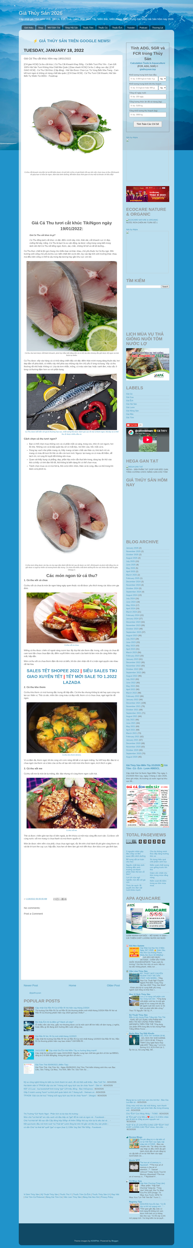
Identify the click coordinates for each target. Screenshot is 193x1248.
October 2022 (132, 669)
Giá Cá (129, 394)
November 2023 (133, 625)
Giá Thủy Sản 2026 (40, 13)
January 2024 (132, 619)
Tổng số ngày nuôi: (137, 93)
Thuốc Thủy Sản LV (101, 1194)
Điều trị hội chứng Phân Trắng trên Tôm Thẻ (147, 1017)
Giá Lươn (130, 407)
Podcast (143, 27)
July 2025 (130, 561)
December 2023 (133, 622)
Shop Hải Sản (71, 27)
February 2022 (132, 696)
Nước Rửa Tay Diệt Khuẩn (141, 1033)
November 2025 (133, 551)
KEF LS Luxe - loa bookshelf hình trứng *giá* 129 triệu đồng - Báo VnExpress (58, 1089)
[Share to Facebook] (62, 899)
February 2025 (132, 578)
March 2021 (131, 733)
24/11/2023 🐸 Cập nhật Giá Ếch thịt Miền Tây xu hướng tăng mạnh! (66, 1050)
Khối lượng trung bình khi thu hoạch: (145, 84)
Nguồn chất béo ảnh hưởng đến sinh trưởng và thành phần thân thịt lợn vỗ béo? (135, 869)
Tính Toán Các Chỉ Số (148, 124)
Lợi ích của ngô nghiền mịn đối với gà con (135, 879)
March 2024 (131, 612)
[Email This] (54, 899)
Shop (40, 27)
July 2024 (130, 598)
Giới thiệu (28, 27)
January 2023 (132, 659)
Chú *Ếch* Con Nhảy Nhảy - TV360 (142, 1114)
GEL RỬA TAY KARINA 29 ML (152, 1036)
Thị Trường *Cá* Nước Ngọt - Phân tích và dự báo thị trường (51, 1114)
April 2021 (130, 730)
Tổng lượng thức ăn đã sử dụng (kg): (145, 102)
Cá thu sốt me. (71, 830)
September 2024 (133, 592)
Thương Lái (157, 27)
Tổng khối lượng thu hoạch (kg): (143, 111)
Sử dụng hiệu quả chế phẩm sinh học (158, 860)
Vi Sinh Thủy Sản (31, 1194)
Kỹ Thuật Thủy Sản (49, 1194)
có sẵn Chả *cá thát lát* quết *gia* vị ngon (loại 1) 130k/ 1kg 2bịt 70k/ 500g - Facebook (62, 1127)
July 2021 (130, 720)
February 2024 (132, 615)
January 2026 (132, 548)
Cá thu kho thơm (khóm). (71, 755)
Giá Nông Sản (132, 411)
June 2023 (131, 642)
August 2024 (131, 595)
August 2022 (131, 676)
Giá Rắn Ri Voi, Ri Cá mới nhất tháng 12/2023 (55, 1036)
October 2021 (132, 710)
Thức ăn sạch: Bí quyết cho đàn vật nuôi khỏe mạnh (134, 887)
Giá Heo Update (136, 946)
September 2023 (133, 632)
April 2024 (130, 608)
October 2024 (132, 588)
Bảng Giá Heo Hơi (91, 1197)
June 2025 (131, 565)
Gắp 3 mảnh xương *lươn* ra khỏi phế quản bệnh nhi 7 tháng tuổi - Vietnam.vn (59, 1092)
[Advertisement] (72, 198)
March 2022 (131, 693)
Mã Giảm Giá (54, 27)
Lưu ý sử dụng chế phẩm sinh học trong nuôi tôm (152, 998)
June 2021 (131, 723)
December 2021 (133, 703)
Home (72, 985)
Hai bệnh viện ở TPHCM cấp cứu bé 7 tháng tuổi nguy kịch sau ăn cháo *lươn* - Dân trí (63, 1085)
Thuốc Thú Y (65, 1194)
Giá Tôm (130, 417)
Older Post (113, 985)
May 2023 (130, 646)
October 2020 (132, 750)
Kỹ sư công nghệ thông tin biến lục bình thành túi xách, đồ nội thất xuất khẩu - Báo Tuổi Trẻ (65, 1082)
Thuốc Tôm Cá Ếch (81, 1194)
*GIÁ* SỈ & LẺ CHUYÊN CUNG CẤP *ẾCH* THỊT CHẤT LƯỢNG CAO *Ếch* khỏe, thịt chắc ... (147, 1126)
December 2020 (133, 743)
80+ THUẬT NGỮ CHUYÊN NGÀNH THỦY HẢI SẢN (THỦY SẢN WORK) (151, 975)
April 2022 (130, 689)
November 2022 (133, 666)
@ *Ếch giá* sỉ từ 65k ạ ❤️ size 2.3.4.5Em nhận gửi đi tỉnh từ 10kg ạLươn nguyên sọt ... (147, 1118)
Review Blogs (135, 1137)
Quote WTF (134, 1160)
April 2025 (130, 571)
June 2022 (131, 683)
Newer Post (31, 985)
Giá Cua (130, 397)
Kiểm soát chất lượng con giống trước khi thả (159, 867)
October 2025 (132, 555)
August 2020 (131, 757)
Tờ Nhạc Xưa (135, 1181)
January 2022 (132, 700)
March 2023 (131, 652)
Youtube (131, 27)
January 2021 (132, 740)
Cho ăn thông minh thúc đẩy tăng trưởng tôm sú (159, 853)
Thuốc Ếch (117, 27)
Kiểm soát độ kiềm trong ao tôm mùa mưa (158, 883)
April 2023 (130, 649)
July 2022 (130, 679)
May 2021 (130, 726)
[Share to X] (60, 899)
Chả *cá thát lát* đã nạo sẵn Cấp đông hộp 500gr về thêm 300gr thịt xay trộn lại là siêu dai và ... (66, 1120)
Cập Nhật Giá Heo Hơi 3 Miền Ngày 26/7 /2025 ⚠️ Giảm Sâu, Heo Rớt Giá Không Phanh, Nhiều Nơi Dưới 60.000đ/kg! (153, 951)
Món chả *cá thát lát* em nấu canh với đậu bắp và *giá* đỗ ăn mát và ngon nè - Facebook (64, 1117)
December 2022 (133, 662)
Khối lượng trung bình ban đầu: (143, 75)
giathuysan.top (148, 69)
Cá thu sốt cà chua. (71, 645)
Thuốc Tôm (88, 27)
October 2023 (132, 629)
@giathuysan (35, 993)
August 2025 (131, 558)
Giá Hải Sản (131, 404)
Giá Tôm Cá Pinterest (34, 1197)
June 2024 (131, 602)
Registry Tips (135, 1202)
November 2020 (133, 747)
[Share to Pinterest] (65, 899)
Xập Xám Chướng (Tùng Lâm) (152, 1183)
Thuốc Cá (102, 27)
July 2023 (130, 639)
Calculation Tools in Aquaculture (147, 63)
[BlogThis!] (57, 899)
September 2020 (133, 753)
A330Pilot (95, 1241)
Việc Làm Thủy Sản (72, 1197)
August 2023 (131, 635)
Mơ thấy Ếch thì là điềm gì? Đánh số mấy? (54, 1022)
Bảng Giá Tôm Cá (54, 1197)
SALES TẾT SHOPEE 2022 (53, 670)
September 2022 (133, 673)
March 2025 (131, 575)
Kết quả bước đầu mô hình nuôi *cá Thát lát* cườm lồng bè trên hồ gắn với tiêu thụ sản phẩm (65, 1124)
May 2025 (130, 568)
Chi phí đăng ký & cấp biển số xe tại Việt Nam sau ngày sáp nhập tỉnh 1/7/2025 (152, 1141)
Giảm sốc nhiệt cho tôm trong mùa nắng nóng (159, 875)
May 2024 (130, 605)
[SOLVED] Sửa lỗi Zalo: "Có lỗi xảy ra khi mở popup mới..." (153, 1205)
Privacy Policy (107, 1197)
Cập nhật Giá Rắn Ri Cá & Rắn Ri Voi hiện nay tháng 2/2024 (62, 1008)
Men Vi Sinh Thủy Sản (139, 994)
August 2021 (131, 716)
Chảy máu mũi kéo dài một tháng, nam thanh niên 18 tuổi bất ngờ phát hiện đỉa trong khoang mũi (147, 1108)
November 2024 (133, 585)
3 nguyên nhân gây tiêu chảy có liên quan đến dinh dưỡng (136, 853)
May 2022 (130, 686)
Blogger (114, 1241)
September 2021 (133, 713)
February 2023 (132, 656)
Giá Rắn (130, 414)
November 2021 (133, 706)
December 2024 (133, 582)
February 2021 (132, 737)
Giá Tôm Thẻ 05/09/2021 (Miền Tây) (51, 1065)
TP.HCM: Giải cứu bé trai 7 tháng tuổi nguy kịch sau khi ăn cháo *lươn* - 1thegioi (60, 1096)
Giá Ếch (129, 401)
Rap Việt (115, 1194)
